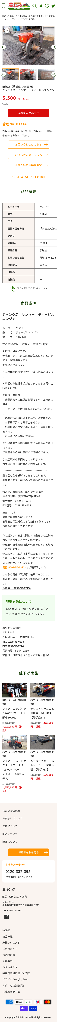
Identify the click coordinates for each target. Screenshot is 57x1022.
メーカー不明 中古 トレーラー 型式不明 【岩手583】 (42, 765)
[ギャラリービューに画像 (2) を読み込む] (28, 74)
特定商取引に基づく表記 (16, 973)
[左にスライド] (3, 47)
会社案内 (7, 961)
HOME (5, 15)
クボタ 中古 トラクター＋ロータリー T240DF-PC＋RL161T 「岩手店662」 (14, 769)
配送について (10, 834)
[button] (3, 5)
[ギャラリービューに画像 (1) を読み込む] (10, 74)
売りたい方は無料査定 (28, 165)
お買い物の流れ (11, 811)
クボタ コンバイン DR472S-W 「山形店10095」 (14, 713)
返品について (10, 841)
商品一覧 (13, 15)
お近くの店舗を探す (13, 985)
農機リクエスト (11, 942)
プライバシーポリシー (15, 979)
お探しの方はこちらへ (28, 155)
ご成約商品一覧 (11, 992)
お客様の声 (8, 955)
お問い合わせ (10, 967)
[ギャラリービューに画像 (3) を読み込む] (46, 74)
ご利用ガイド (10, 949)
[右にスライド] (53, 47)
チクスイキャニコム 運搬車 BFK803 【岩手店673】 (42, 713)
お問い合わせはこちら (28, 144)
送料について (10, 826)
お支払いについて (12, 818)
